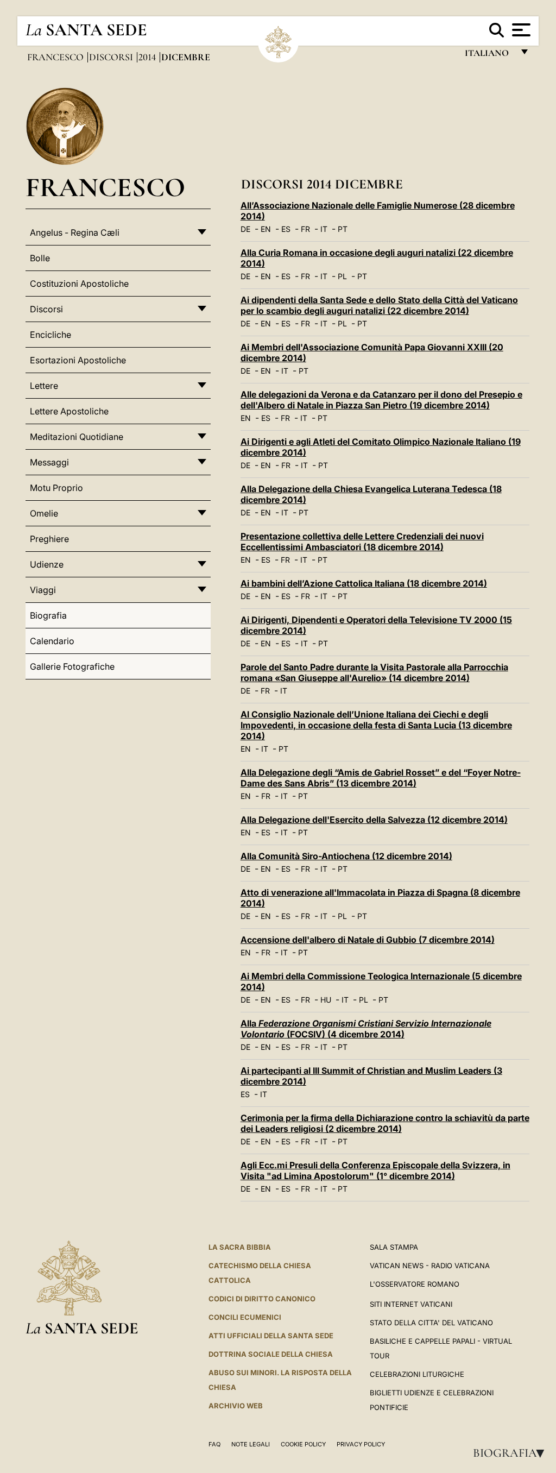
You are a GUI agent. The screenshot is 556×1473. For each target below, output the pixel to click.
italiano (489, 55)
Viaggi (43, 589)
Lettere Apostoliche (69, 411)
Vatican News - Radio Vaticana (430, 1265)
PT (343, 229)
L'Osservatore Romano (414, 1284)
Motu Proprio (56, 487)
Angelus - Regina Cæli (74, 232)
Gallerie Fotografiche (72, 666)
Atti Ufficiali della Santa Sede (270, 1335)
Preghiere (49, 538)
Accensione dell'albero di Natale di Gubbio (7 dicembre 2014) (368, 939)
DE (245, 229)
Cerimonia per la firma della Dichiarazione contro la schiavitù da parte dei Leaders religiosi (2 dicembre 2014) (385, 1123)
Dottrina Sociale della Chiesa (270, 1354)
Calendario (52, 640)
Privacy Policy (361, 1444)
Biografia (512, 1453)
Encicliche (50, 334)
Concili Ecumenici (244, 1317)
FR (305, 229)
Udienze (47, 564)
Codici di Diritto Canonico (261, 1298)
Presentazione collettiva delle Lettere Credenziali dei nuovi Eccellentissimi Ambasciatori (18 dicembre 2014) (362, 541)
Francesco (56, 57)
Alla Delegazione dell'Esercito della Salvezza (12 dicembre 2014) (374, 819)
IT (323, 229)
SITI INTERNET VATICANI (411, 1304)
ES (285, 229)
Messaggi (49, 462)
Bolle (40, 258)
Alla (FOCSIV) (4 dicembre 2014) (366, 1029)
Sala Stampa (394, 1247)
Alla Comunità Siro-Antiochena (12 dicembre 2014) (346, 856)
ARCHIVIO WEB (235, 1405)
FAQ (214, 1444)
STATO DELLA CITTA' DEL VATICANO (431, 1322)
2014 (148, 57)
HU (325, 999)
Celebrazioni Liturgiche (417, 1374)
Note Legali (250, 1444)
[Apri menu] (519, 30)
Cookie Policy (303, 1444)
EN (266, 229)
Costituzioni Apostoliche (79, 283)
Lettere (44, 385)
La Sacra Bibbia (239, 1247)
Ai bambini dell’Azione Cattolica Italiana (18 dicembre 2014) (364, 583)
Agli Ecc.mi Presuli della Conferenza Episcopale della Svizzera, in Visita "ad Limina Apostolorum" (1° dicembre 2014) (375, 1170)
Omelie (44, 513)
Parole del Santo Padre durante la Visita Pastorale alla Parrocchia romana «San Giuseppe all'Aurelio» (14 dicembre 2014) (374, 672)
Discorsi (112, 57)
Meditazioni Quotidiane (76, 436)
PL (342, 276)
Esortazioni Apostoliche (78, 360)
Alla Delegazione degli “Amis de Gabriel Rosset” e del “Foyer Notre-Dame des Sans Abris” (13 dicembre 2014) (381, 778)
